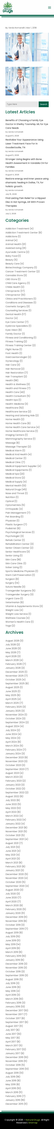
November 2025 (14, 675)
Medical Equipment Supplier (21, 466)
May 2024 (10, 738)
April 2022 (11, 812)
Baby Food (11, 256)
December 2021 (14, 827)
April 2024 (11, 742)
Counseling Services (16, 310)
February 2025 (13, 706)
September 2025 (15, 683)
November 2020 (14, 878)
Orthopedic (12, 509)
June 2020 (11, 897)
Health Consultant (15, 396)
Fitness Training (14, 341)
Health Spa (11, 400)
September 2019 (14, 928)
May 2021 (10, 854)
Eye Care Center (14, 322)
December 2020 (14, 874)
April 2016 (10, 1088)
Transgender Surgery (17, 594)
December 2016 (14, 1057)
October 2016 (13, 1065)
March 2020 (12, 905)
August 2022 (12, 796)
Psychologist (12, 536)
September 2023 (14, 769)
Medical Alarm (13, 450)
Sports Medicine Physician (20, 571)
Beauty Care (12, 263)
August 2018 (12, 979)
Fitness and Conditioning (19, 337)
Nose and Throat (14, 493)
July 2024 (10, 730)
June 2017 (10, 1034)
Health (9, 380)
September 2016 (14, 1068)
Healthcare (11, 407)
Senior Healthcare (15, 551)
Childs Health (12, 287)
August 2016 (12, 1072)
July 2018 (10, 983)
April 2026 (11, 656)
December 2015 (14, 1104)
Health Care (12, 392)
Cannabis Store (14, 275)
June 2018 (10, 987)
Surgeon (10, 579)
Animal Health (13, 244)
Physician (10, 520)
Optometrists (13, 505)
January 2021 (12, 870)
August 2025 (12, 687)
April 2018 (10, 994)
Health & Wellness (15, 384)
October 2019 (13, 925)
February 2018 (13, 1002)
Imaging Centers (14, 435)
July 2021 (10, 847)
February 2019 (13, 956)
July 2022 (10, 800)
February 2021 (13, 866)
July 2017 (10, 1030)
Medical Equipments (16, 470)
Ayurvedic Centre (15, 252)
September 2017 (14, 1022)
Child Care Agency (15, 283)
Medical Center (14, 458)
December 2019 (14, 917)
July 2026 (10, 644)
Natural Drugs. (33, 1119)
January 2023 (13, 784)
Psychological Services (18, 532)
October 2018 (13, 971)
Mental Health (13, 485)
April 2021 (10, 858)
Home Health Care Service (20, 427)
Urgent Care (12, 598)
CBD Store (11, 279)
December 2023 (14, 757)
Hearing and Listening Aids (20, 415)
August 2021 (12, 843)
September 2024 (15, 722)
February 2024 (13, 749)
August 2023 (12, 773)
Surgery (9, 583)
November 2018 (14, 967)
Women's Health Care (17, 621)
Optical (9, 501)
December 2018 (14, 963)
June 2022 (11, 804)
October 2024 (13, 718)
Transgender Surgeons (18, 590)
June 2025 (11, 691)
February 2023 (13, 780)
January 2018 (12, 1006)
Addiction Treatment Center (21, 232)
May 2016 (10, 1084)
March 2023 (12, 777)
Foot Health (12, 353)
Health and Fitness (15, 388)
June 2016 (10, 1080)
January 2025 (13, 710)
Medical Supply (13, 481)
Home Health (12, 419)
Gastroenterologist (16, 357)
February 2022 (13, 819)
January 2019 (12, 960)
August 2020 (12, 889)
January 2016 (12, 1100)
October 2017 (13, 1018)
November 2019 (14, 921)
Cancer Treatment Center (20, 271)
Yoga (8, 625)
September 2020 (15, 886)
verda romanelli (16, 27)
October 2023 (13, 765)
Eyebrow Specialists (16, 326)
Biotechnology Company (19, 267)
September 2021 (14, 839)
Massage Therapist (16, 446)
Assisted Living (13, 248)
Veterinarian (12, 602)
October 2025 (13, 679)
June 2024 (11, 734)
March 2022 (12, 815)
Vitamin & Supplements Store (22, 606)
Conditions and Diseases (19, 302)
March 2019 (11, 952)
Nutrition (10, 497)
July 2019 (10, 936)
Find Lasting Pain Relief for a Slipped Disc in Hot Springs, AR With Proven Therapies (25, 201)
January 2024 (13, 753)
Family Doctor (13, 333)
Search (43, 104)
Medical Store (13, 477)
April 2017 (10, 1041)
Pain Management (15, 512)
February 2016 (13, 1096)
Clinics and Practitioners (19, 298)
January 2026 (13, 668)
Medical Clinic (13, 462)
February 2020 (13, 909)
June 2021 (10, 851)
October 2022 (13, 788)
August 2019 (12, 932)
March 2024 (12, 745)
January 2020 (13, 913)
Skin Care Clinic (14, 563)
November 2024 (14, 714)
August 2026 (12, 640)
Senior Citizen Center (17, 547)
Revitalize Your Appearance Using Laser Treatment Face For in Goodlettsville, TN (24, 143)
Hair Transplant (14, 376)
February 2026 (13, 664)
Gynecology (12, 361)
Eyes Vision (11, 330)
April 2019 (10, 948)
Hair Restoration (14, 372)
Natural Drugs (13, 489)
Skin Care (10, 559)
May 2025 (10, 695)
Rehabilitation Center (17, 544)
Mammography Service (18, 438)
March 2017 (11, 1045)
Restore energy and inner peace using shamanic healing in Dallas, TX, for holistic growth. (27, 182)
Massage (10, 442)
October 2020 (13, 882)
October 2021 (13, 835)
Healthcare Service (16, 411)
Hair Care (10, 364)
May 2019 (10, 944)
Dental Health (13, 314)
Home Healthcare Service (20, 431)
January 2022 (13, 823)
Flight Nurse (12, 349)
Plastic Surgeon (14, 524)
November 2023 (14, 761)
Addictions (11, 236)
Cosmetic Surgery (15, 306)
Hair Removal (12, 368)
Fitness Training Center (18, 345)
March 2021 (11, 862)
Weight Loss (12, 610)
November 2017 (14, 1014)
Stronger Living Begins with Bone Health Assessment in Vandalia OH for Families (26, 163)
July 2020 (10, 893)
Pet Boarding (12, 516)
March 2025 (12, 703)
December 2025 (14, 672)
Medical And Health (16, 454)
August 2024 (12, 726)
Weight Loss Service (16, 614)
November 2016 (14, 1061)
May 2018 (10, 991)
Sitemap (33, 1122)
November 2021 (14, 831)
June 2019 (10, 940)
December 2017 (14, 1010)
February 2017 (13, 1049)
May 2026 (10, 652)
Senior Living (12, 555)
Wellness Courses (15, 618)
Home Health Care (15, 423)
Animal (9, 240)
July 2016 (10, 1076)
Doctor (9, 318)
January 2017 (12, 1053)
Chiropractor (12, 294)
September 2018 (14, 975)
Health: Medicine (14, 404)
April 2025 (11, 699)
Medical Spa (12, 473)
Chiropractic (12, 291)
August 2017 (12, 1026)
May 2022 (10, 808)
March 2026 (12, 660)
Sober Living (12, 567)
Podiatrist (10, 528)
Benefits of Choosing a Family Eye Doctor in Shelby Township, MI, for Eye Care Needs (26, 124)
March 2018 (11, 999)
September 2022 (14, 792)
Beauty (9, 259)
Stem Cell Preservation (18, 575)
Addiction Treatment (17, 228)
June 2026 (11, 648)
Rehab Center (13, 540)
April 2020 (11, 901)
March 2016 (11, 1092)
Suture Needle (13, 586)
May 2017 (10, 1037)
